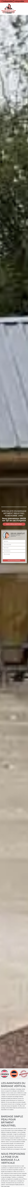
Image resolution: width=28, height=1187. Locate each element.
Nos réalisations (14, 524)
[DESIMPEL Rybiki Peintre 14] (8, 9)
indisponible (7, 1)
